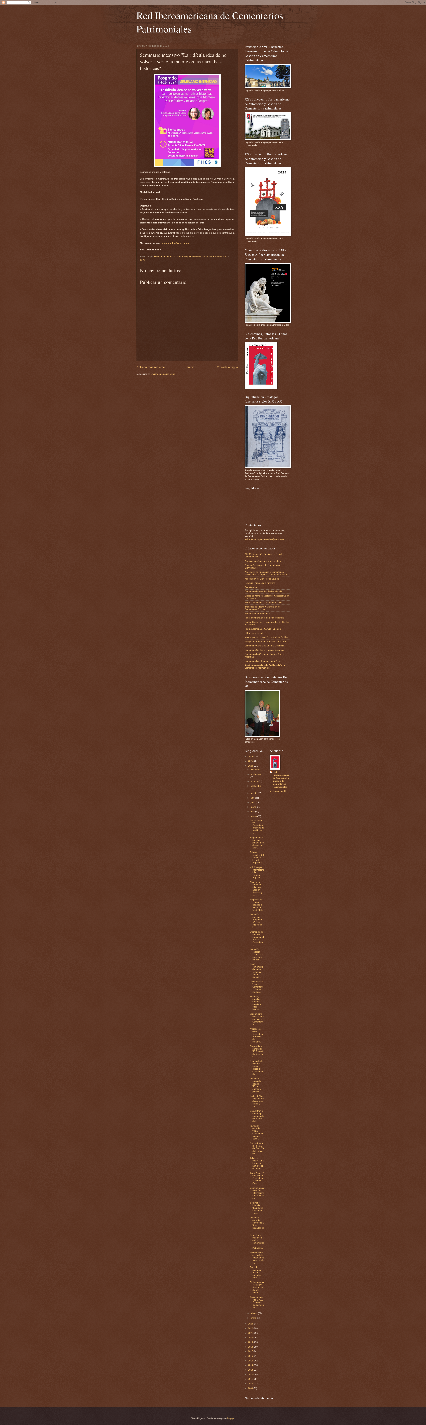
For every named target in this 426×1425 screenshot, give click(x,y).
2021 (250, 1333)
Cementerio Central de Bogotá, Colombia (264, 650)
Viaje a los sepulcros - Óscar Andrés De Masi (267, 637)
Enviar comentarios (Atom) (163, 374)
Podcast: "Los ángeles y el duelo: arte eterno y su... (257, 1101)
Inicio (190, 367)
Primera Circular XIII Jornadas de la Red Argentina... (257, 857)
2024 (250, 766)
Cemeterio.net (251, 587)
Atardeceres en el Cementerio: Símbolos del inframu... (257, 1035)
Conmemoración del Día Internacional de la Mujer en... (257, 1193)
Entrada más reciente (150, 367)
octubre (254, 781)
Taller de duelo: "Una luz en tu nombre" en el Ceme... (257, 1163)
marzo (254, 816)
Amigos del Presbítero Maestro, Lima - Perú (266, 641)
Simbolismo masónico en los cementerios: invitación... (257, 1241)
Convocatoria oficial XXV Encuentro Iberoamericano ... (257, 1302)
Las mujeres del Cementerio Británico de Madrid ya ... (257, 826)
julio (253, 798)
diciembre (256, 769)
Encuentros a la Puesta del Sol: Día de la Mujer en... (257, 1148)
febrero (254, 1313)
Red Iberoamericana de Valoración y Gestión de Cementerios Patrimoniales (281, 779)
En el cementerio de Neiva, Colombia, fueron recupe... (256, 970)
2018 (250, 1347)
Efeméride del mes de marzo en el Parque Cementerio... (257, 938)
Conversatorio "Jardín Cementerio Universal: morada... (256, 986)
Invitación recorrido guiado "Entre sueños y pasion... (255, 1085)
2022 (250, 1328)
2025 (250, 761)
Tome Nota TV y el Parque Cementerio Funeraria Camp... (257, 1178)
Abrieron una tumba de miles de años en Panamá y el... (256, 888)
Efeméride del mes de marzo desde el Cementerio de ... (256, 1067)
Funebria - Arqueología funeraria (260, 583)
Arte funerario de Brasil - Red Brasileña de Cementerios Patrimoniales (265, 666)
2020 (250, 1337)
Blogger (230, 1418)
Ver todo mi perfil (278, 791)
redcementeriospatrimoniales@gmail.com (264, 539)
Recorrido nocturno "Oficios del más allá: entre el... (257, 1272)
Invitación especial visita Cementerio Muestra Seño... (256, 1132)
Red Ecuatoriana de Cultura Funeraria (263, 629)
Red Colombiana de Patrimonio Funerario (264, 617)
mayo (254, 807)
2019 (250, 1342)
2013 (250, 1370)
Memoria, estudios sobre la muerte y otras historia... (255, 1003)
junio (253, 802)
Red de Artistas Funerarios (257, 613)
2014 (250, 1365)
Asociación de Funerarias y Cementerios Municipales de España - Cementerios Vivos (266, 573)
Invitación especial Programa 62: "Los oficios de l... (256, 920)
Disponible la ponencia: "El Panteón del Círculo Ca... (257, 1051)
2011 (250, 1379)
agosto (254, 793)
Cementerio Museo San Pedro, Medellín (264, 591)
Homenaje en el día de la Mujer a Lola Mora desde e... (257, 1257)
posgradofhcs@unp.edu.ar (176, 243)
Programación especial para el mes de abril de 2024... (257, 842)
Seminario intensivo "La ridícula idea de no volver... (256, 1208)
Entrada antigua (227, 367)
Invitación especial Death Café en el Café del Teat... (256, 954)
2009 (250, 1388)
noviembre (256, 774)
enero (254, 1318)
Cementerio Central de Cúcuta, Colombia (264, 645)
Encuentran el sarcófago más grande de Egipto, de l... (257, 1116)
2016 (250, 1356)
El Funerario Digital (254, 633)
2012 (250, 1374)
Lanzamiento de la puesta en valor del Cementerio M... (257, 1019)
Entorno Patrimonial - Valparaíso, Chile (263, 602)
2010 (250, 1383)
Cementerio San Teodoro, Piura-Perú (262, 661)
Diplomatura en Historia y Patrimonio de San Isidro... (257, 1287)
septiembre (256, 786)
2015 (250, 1360)
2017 (250, 1351)
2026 (250, 756)
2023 (250, 1324)
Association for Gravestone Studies (262, 579)
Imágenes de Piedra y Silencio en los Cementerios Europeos (263, 608)
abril (253, 811)
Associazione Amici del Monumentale (263, 561)
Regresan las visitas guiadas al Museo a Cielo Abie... (257, 904)
